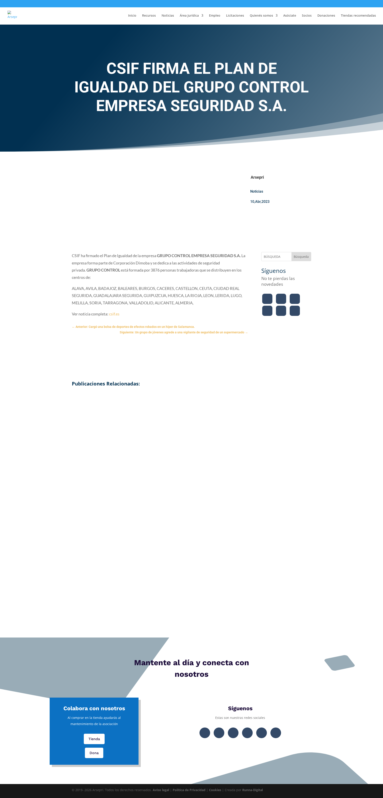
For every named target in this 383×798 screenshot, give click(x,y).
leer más (191, 436)
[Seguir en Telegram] (295, 311)
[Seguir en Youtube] (267, 311)
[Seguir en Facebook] (267, 299)
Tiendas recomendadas (358, 16)
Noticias (168, 16)
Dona (94, 753)
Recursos (149, 16)
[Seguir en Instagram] (295, 299)
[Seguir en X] (281, 299)
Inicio (132, 16)
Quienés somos (261, 16)
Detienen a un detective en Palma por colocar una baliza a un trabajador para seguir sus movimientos (191, 401)
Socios (307, 16)
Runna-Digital (252, 790)
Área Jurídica (189, 16)
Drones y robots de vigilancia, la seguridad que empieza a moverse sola (191, 545)
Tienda (94, 739)
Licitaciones (235, 16)
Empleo (214, 16)
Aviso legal (161, 790)
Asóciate (289, 16)
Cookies (215, 790)
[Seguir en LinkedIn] (281, 311)
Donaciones (326, 16)
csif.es (113, 313)
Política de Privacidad (189, 790)
